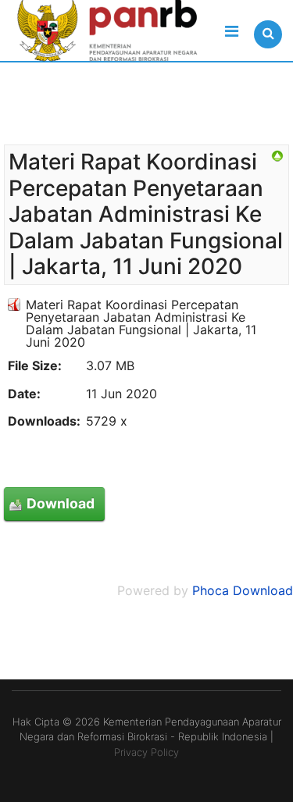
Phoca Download (242, 590)
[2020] (277, 156)
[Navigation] (231, 31)
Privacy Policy (146, 752)
